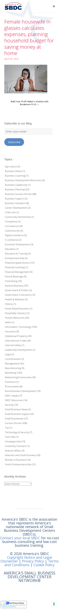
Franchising (11, 281)
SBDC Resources (14, 400)
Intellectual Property (16, 336)
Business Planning (15, 189)
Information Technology (18, 326)
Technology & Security (17, 432)
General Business (14, 285)
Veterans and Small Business (20, 455)
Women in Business (15, 459)
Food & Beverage (14, 276)
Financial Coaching (15, 267)
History (9, 304)
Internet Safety (13, 345)
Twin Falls (10, 436)
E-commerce (11, 239)
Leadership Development (18, 349)
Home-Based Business (17, 308)
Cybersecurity (12, 230)
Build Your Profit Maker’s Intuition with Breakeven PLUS (29, 103)
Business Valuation (15, 203)
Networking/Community (18, 377)
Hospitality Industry (15, 313)
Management (12, 363)
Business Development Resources (23, 180)
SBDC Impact (12, 395)
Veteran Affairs (13, 450)
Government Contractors (18, 294)
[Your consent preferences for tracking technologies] (54, 604)
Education (10, 249)
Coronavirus (11, 226)
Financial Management (17, 271)
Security (9, 404)
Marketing (10, 372)
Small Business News (16, 409)
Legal (8, 354)
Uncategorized (13, 441)
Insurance (10, 331)
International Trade (15, 340)
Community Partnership (18, 217)
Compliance (11, 221)
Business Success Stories (18, 194)
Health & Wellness (14, 299)
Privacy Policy (33, 561)
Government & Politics (17, 290)
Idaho (8, 322)
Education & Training (16, 253)
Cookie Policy (44, 564)
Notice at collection (9, 606)
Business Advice (13, 171)
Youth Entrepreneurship (18, 464)
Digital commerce (14, 235)
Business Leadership (16, 184)
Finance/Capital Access (17, 262)
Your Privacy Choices (16, 603)
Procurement (12, 386)
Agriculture (11, 166)
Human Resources (14, 317)
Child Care (10, 212)
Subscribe (14, 142)
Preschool (10, 381)
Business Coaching (15, 175)
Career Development (16, 207)
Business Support (14, 198)
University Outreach (15, 446)
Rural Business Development (20, 391)
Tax (7, 427)
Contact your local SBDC (20, 537)
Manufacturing (13, 368)
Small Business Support (17, 414)
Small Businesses (14, 418)
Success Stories (13, 423)
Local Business (13, 359)
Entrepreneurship (14, 258)
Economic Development (17, 244)
